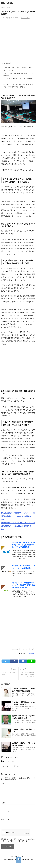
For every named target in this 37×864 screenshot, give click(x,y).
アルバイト (24, 18)
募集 (28, 18)
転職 (8, 7)
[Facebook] (14, 661)
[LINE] (31, 661)
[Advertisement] (18, 41)
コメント (4, 783)
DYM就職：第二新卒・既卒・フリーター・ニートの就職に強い (23, 567)
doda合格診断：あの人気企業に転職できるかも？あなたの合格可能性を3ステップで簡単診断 (23, 544)
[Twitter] (6, 661)
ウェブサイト (5, 819)
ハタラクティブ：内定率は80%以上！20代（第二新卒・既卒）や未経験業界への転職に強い (23, 585)
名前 (3, 803)
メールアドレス (6, 811)
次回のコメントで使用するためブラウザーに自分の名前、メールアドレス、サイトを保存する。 (19, 840)
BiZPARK (32, 653)
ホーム (3, 7)
